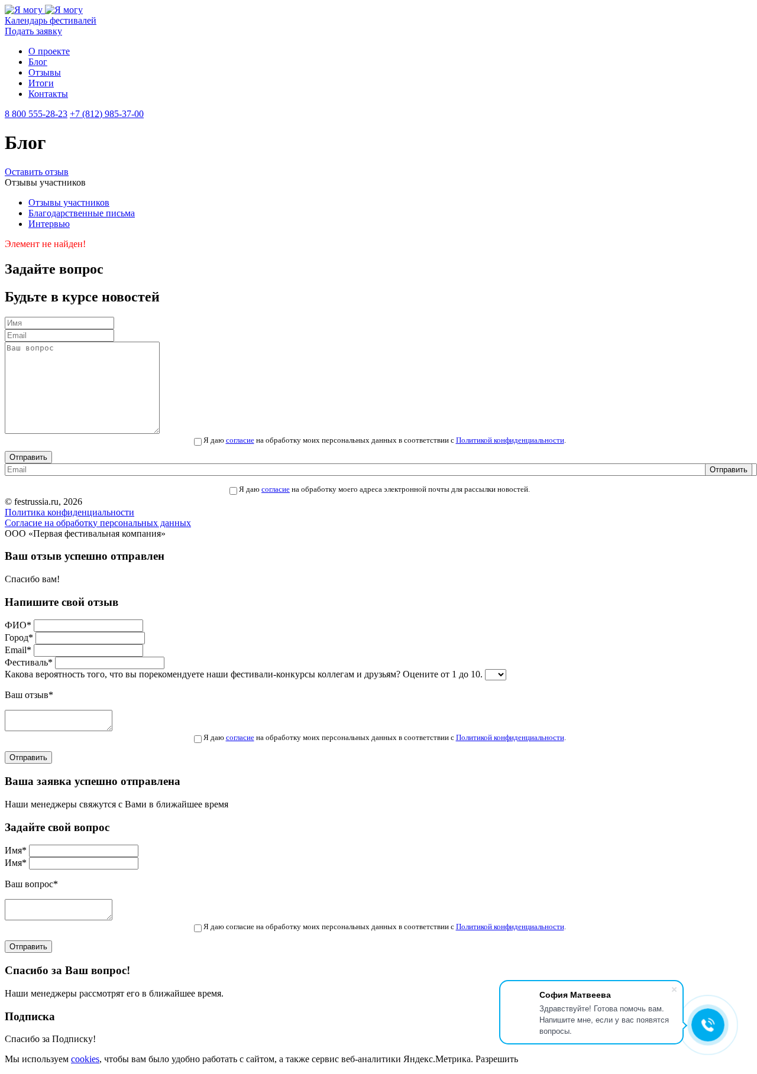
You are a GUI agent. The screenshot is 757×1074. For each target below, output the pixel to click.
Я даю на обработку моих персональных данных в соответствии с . (384, 440)
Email (18, 650)
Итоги (41, 83)
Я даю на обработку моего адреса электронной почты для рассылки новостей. (384, 489)
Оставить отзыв (37, 172)
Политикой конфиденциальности (510, 440)
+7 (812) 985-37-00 (107, 114)
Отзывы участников (68, 202)
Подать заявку (33, 31)
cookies (85, 1059)
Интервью (49, 224)
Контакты (48, 94)
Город (19, 637)
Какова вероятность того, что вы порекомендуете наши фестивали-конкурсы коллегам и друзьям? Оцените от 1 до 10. (244, 674)
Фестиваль (29, 662)
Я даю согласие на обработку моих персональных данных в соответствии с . (384, 927)
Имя (16, 850)
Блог (37, 62)
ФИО (18, 625)
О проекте (49, 51)
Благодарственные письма (81, 213)
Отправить (28, 457)
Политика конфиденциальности (69, 512)
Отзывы (44, 72)
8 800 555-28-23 (36, 114)
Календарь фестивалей (50, 20)
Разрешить (496, 1059)
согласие (240, 440)
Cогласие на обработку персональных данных (98, 523)
